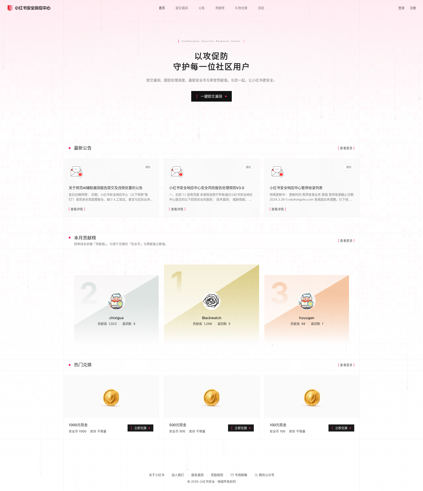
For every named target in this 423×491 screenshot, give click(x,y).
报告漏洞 (197, 475)
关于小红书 (156, 475)
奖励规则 (217, 475)
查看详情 (76, 209)
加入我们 (178, 475)
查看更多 (346, 148)
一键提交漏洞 (211, 96)
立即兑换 (140, 428)
